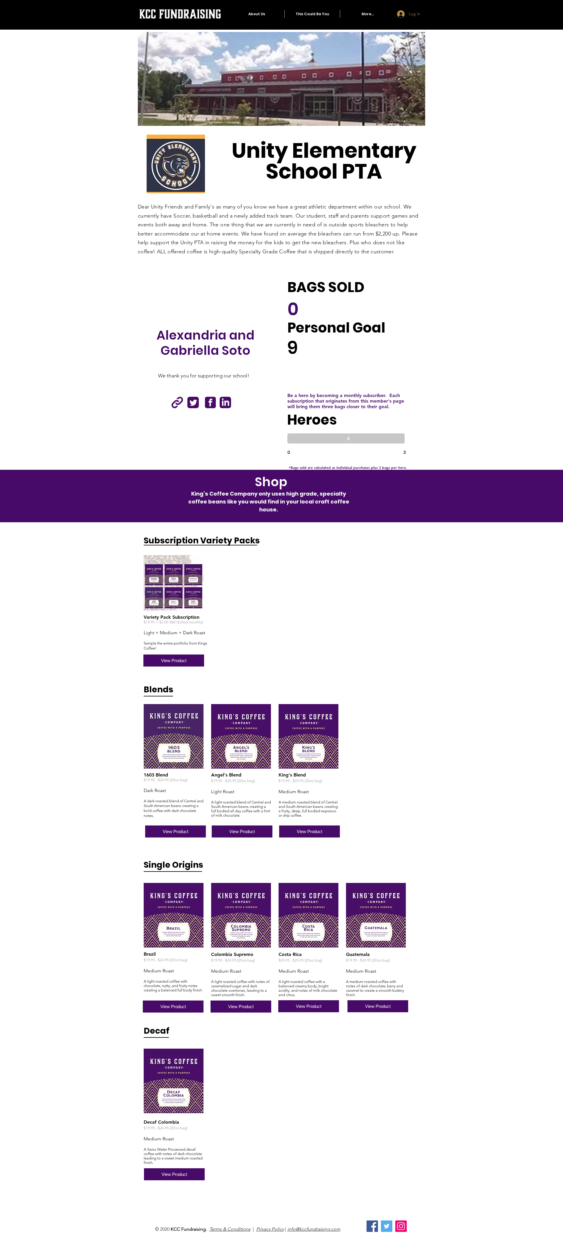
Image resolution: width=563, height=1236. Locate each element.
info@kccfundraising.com (313, 1229)
